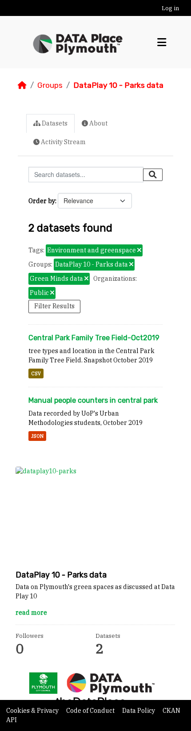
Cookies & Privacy (33, 711)
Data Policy (139, 711)
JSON (37, 436)
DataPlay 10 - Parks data (118, 85)
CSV (36, 373)
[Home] (22, 85)
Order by (41, 201)
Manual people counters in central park (93, 400)
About (97, 123)
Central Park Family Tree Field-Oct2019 (93, 338)
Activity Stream (63, 142)
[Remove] (139, 251)
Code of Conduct (91, 711)
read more (31, 613)
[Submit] (153, 175)
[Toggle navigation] (161, 42)
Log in (170, 8)
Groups (50, 85)
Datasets (54, 123)
